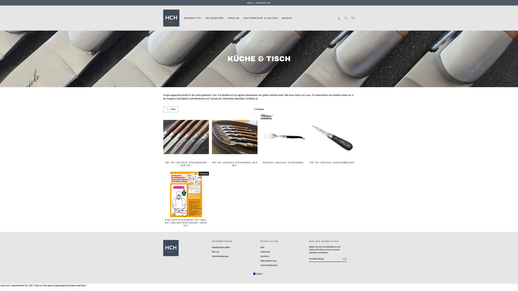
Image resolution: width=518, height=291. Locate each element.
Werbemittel (193, 18)
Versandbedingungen (220, 256)
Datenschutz (265, 251)
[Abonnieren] (345, 259)
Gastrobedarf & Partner (261, 18)
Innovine (234, 18)
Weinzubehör (215, 18)
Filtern (173, 109)
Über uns (215, 251)
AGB (262, 247)
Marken (287, 18)
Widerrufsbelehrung (268, 260)
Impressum (264, 256)
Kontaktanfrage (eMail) (221, 247)
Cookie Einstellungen (268, 265)
